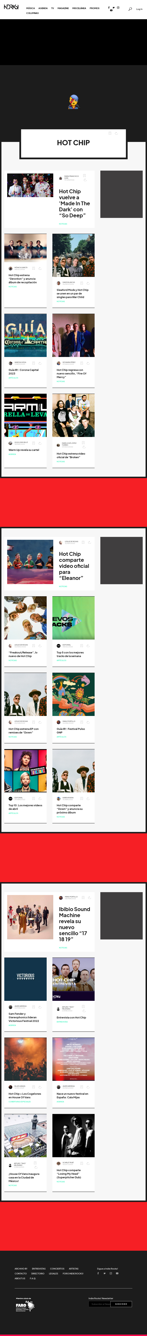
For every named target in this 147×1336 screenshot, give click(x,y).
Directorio (37, 1273)
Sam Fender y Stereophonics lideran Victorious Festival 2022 (24, 1017)
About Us (20, 1278)
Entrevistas (62, 1022)
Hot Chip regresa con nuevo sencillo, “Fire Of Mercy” (71, 373)
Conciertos (57, 1268)
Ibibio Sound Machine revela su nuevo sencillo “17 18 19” (74, 924)
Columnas (32, 13)
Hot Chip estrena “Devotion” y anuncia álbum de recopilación (23, 279)
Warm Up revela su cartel (24, 449)
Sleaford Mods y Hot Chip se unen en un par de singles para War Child (73, 293)
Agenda (43, 8)
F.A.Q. (33, 1278)
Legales (53, 1273)
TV (52, 8)
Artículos (13, 378)
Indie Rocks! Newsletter (101, 1298)
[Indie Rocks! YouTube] (111, 10)
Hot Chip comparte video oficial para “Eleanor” (74, 566)
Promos (94, 8)
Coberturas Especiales (20, 1102)
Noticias (63, 224)
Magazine (63, 8)
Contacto (21, 1273)
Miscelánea (79, 8)
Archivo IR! (21, 1268)
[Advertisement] (73, 42)
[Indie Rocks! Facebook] (109, 7)
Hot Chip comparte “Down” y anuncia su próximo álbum (70, 809)
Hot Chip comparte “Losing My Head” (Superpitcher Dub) (69, 1174)
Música (30, 8)
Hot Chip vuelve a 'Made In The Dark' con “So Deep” (74, 203)
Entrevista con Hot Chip (71, 1017)
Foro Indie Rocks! (73, 1273)
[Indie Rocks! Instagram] (118, 7)
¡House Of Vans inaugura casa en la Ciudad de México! (24, 1177)
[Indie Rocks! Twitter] (113, 7)
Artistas (74, 1268)
